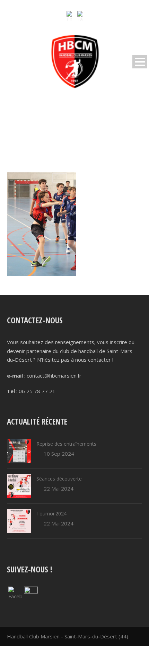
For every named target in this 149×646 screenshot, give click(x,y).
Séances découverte (59, 478)
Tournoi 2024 (51, 513)
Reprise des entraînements (66, 443)
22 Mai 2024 (58, 488)
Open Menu (139, 61)
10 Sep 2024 (59, 453)
